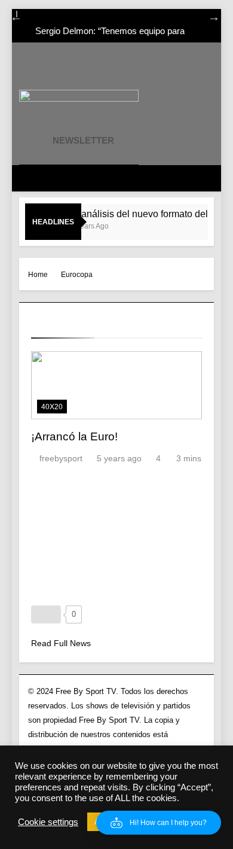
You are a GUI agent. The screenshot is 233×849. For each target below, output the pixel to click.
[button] (158, 823)
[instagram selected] (72, 70)
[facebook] (57, 70)
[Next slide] (208, 15)
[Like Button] (46, 614)
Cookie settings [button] (48, 822)
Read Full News (61, 643)
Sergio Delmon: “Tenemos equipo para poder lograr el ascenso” (110, 24)
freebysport (60, 458)
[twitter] (86, 70)
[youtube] (100, 70)
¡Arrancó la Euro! (74, 436)
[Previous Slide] (10, 15)
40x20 (52, 407)
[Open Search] (64, 178)
